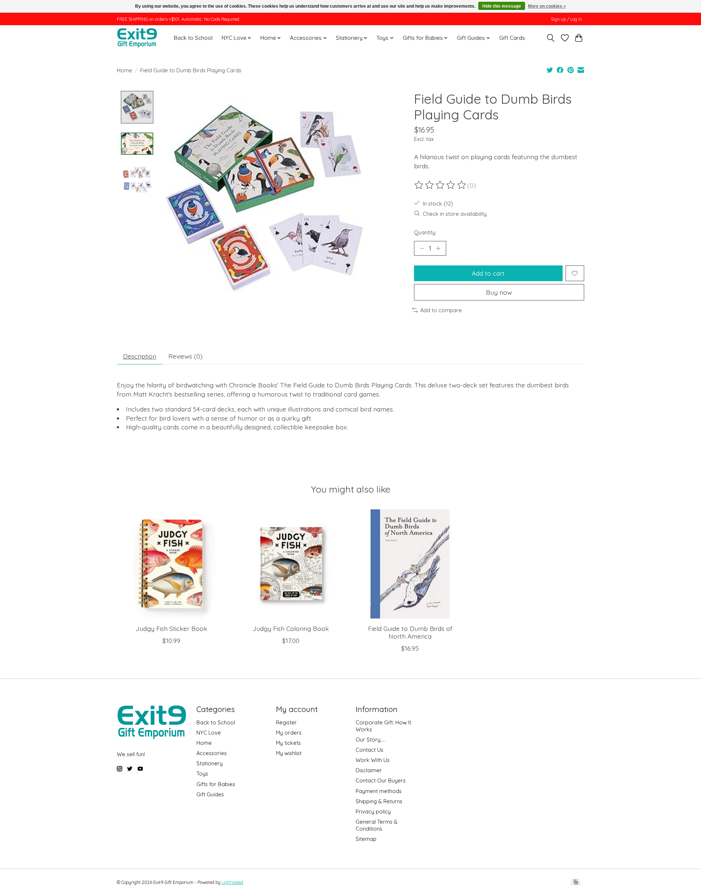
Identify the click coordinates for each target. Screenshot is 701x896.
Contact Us (369, 749)
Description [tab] (139, 356)
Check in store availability (455, 213)
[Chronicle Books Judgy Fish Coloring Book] (290, 564)
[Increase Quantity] (438, 248)
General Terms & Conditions (377, 825)
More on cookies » (547, 6)
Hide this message (501, 6)
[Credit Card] (575, 882)
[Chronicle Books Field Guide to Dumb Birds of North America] (410, 564)
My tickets (288, 742)
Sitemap (366, 838)
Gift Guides (210, 794)
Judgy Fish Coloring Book (291, 628)
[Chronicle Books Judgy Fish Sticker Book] (171, 564)
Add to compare (441, 310)
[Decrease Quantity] (422, 248)
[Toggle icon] (550, 38)
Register (286, 722)
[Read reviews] (440, 185)
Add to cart (488, 273)
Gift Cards (512, 37)
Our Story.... (370, 739)
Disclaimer (369, 770)
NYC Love (208, 732)
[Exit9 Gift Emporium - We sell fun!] (137, 38)
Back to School (193, 37)
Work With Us (373, 760)
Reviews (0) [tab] (185, 356)
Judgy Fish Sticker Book (171, 628)
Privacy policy (373, 811)
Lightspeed (232, 882)
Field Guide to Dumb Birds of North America (410, 632)
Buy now (499, 292)
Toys (202, 773)
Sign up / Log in (566, 19)
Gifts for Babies (215, 784)
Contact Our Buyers (381, 780)
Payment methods (379, 791)
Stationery (209, 763)
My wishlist (289, 753)
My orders (289, 732)
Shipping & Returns (379, 801)
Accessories (211, 753)
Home (124, 70)
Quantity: (425, 232)
